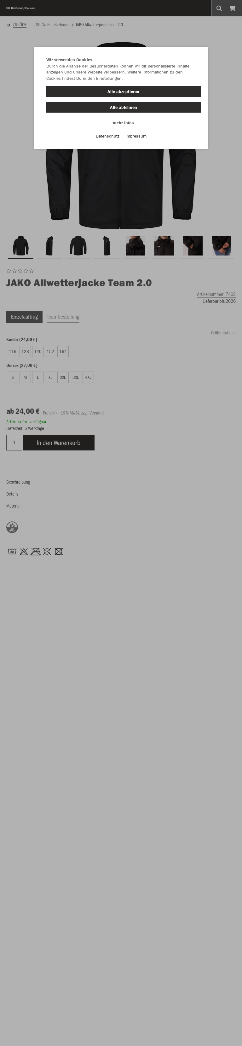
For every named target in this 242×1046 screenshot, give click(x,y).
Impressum (136, 136)
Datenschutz (107, 136)
